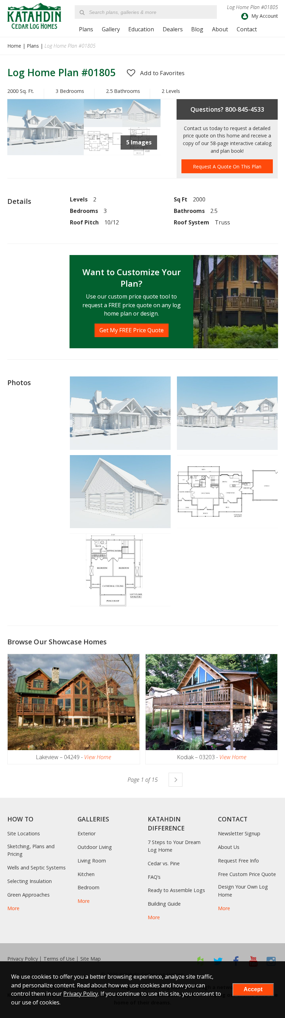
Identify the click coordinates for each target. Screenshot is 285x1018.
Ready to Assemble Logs (176, 890)
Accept (253, 989)
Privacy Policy (22, 958)
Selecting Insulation (29, 881)
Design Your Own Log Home (243, 890)
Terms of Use (59, 958)
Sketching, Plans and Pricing (31, 850)
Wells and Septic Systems (36, 867)
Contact (247, 29)
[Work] (141, 153)
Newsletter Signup (239, 833)
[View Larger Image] (120, 413)
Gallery (111, 29)
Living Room (92, 860)
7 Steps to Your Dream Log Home (174, 846)
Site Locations (23, 833)
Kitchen (86, 874)
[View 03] (45, 153)
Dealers (173, 29)
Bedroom (88, 887)
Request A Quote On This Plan (227, 166)
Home (14, 45)
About (220, 29)
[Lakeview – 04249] (74, 702)
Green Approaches (28, 894)
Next (175, 780)
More (13, 908)
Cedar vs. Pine (164, 863)
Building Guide (164, 903)
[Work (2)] (103, 153)
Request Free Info (238, 860)
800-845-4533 (244, 109)
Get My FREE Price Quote (131, 330)
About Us (228, 847)
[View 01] (103, 125)
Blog (197, 29)
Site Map (90, 958)
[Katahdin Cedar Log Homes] (34, 16)
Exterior (87, 833)
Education (141, 29)
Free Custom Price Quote (247, 874)
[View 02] (141, 125)
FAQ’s (154, 877)
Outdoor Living (95, 847)
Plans (86, 29)
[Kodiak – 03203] (212, 702)
